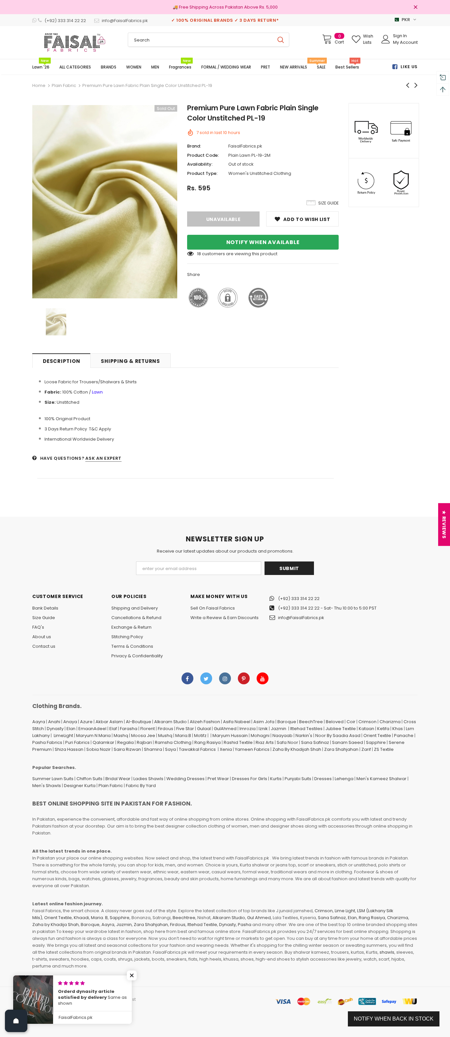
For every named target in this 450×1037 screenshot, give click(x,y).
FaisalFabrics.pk (245, 146)
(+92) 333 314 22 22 (299, 598)
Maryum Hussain (230, 735)
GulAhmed (225, 728)
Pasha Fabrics (47, 742)
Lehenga (344, 779)
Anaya (70, 722)
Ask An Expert (103, 458)
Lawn (97, 392)
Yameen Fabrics (252, 749)
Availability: (199, 164)
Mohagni (260, 735)
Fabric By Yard (141, 785)
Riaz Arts (265, 742)
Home (38, 85)
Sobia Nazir (98, 749)
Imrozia (247, 728)
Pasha (244, 924)
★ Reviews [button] (444, 524)
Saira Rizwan (127, 749)
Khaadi (81, 917)
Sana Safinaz (315, 742)
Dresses (323, 779)
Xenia (226, 749)
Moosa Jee (143, 735)
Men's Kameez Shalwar (381, 779)
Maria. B (99, 917)
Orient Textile (377, 735)
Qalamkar (103, 742)
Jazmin (278, 728)
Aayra (38, 722)
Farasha (128, 728)
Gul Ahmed (259, 917)
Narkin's (303, 735)
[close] (415, 7)
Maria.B (183, 735)
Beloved (335, 722)
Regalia (125, 742)
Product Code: (203, 155)
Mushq (165, 735)
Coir (351, 722)
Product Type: (202, 173)
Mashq (121, 735)
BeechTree (311, 722)
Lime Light (345, 911)
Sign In (400, 36)
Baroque (286, 722)
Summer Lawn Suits (52, 779)
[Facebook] (187, 678)
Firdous (165, 728)
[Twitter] (206, 678)
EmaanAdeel (92, 728)
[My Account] (385, 39)
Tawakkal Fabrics (197, 749)
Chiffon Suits (89, 779)
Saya (170, 749)
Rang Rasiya (207, 742)
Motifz (200, 735)
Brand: (194, 146)
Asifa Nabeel (236, 722)
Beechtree (184, 917)
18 (199, 254)
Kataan (366, 728)
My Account (405, 42)
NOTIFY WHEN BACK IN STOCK (394, 1019)
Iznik (263, 728)
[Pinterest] (244, 678)
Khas (397, 728)
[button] (132, 975)
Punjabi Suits (298, 779)
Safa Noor (287, 742)
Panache (403, 735)
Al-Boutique (138, 722)
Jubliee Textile (340, 728)
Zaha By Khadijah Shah (296, 749)
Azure (86, 722)
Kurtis (276, 779)
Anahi (54, 722)
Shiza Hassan (69, 749)
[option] (104, 201)
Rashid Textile (238, 742)
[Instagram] (225, 678)
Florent (147, 728)
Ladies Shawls (148, 779)
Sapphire (376, 742)
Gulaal (204, 728)
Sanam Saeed (347, 742)
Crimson (367, 722)
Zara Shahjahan (341, 749)
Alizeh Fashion (205, 722)
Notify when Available (263, 242)
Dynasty (55, 728)
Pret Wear (218, 779)
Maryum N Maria (93, 735)
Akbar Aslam (109, 722)
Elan (71, 728)
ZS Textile (384, 749)
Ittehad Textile (202, 924)
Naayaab (282, 735)
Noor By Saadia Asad (337, 735)
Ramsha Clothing (173, 742)
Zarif (366, 749)
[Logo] (75, 42)
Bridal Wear (117, 779)
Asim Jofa (263, 722)
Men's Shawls (46, 785)
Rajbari (144, 742)
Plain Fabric (64, 85)
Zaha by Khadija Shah (55, 924)
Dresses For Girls (249, 779)
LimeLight (63, 735)
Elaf (113, 728)
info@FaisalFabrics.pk (301, 617)
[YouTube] (262, 678)
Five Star (185, 728)
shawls (387, 952)
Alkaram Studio (170, 722)
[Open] (16, 1021)
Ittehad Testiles (306, 728)
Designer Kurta (80, 785)
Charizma (390, 722)
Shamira (153, 749)
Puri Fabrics (77, 742)
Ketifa (383, 728)
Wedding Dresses (185, 779)
